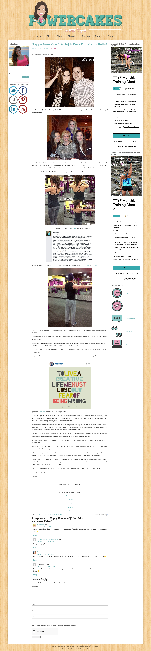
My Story (72, 36)
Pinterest (70, 507)
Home (38, 36)
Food (126, 293)
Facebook (73, 228)
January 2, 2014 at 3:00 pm (46, 566)
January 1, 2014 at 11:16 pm (45, 527)
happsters (40, 524)
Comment (35, 586)
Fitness (98, 36)
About (59, 36)
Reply (35, 535)
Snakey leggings (85, 265)
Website (34, 617)
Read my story (12, 68)
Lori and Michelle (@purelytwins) (48, 539)
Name (33, 604)
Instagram (42, 412)
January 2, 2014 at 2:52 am (45, 541)
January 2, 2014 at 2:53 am (45, 554)
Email (33, 610)
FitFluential (55, 514)
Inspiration (128, 331)
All (126, 344)
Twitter (69, 503)
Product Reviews (130, 318)
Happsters (64, 356)
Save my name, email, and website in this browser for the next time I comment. (54, 625)
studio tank (95, 265)
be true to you (42, 514)
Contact (111, 36)
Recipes (86, 36)
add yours (53, 48)
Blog (49, 36)
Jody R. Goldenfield (43, 552)
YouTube (70, 511)
